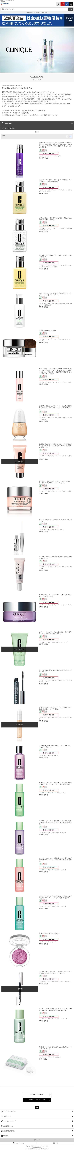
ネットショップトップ (9, 1121)
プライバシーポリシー (9, 1111)
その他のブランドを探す (37, 1094)
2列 (68, 136)
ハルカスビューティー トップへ (37, 1099)
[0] (63, 4)
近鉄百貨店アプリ (8, 1126)
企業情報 (5, 1136)
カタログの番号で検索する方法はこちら (37, 12)
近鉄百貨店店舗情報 (8, 1131)
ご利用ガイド (7, 1116)
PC (57, 1143)
